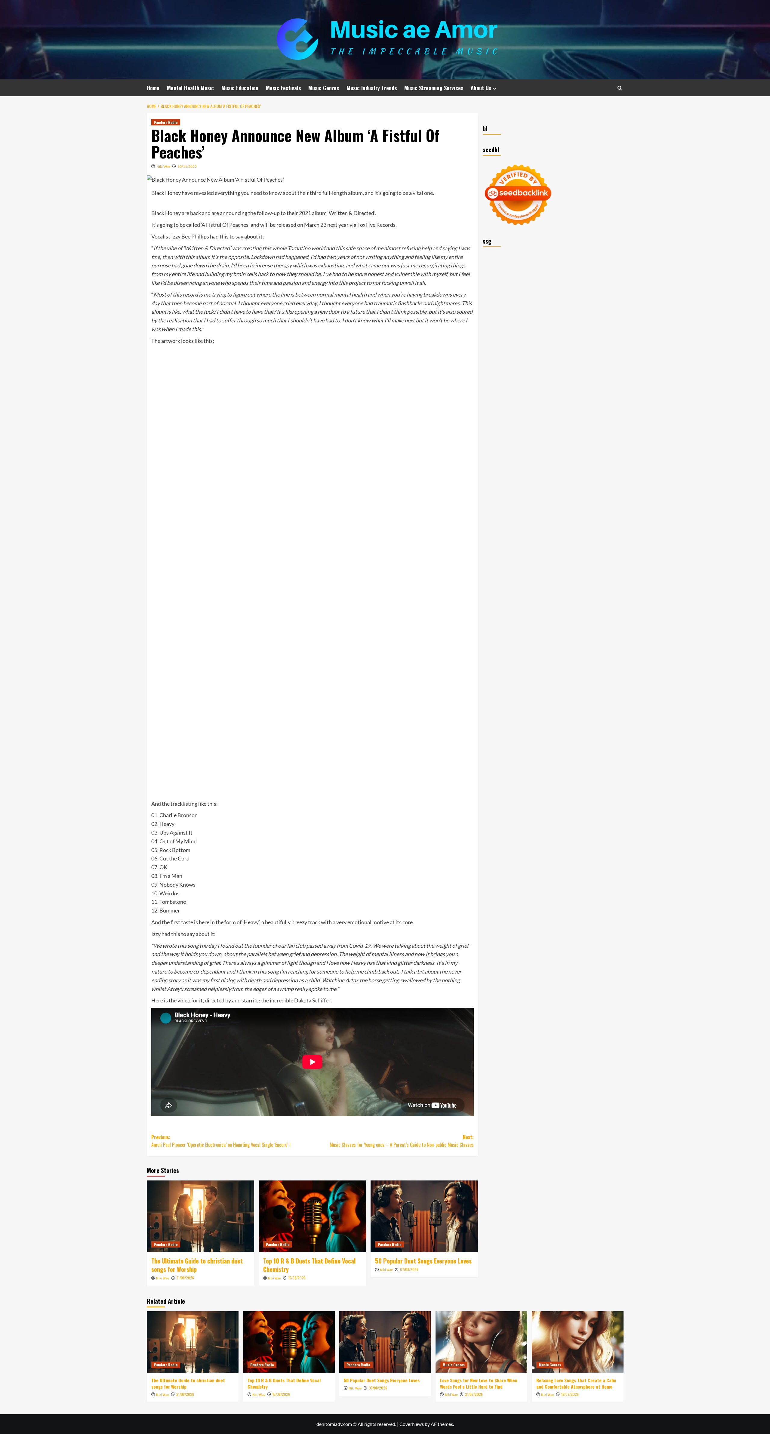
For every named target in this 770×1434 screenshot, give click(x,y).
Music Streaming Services (433, 88)
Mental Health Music (190, 88)
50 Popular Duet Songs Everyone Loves (423, 1260)
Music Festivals (283, 88)
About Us (481, 88)
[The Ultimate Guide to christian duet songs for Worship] (200, 1216)
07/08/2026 (409, 1269)
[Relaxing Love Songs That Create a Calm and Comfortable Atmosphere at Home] (578, 1341)
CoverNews (411, 1424)
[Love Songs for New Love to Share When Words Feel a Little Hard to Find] (481, 1341)
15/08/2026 (297, 1277)
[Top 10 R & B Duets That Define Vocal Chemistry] (312, 1216)
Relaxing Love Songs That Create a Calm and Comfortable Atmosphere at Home (576, 1383)
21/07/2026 (474, 1394)
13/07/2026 (570, 1394)
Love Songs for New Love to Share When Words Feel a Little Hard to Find (478, 1383)
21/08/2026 (185, 1277)
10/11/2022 (187, 166)
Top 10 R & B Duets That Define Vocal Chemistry (309, 1265)
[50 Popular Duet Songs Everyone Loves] (424, 1216)
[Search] (620, 88)
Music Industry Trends (371, 88)
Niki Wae (163, 166)
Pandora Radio (165, 122)
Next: (402, 1141)
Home (153, 88)
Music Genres (323, 88)
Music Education (239, 88)
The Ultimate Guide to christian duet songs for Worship (197, 1265)
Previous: (221, 1141)
